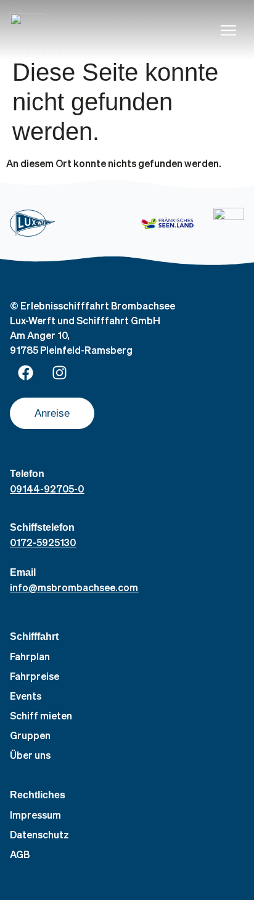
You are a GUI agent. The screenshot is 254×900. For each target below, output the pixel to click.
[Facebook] (25, 373)
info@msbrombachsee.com (74, 587)
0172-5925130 (43, 542)
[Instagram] (59, 373)
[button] (228, 30)
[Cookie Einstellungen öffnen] (22, 884)
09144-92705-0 (47, 488)
